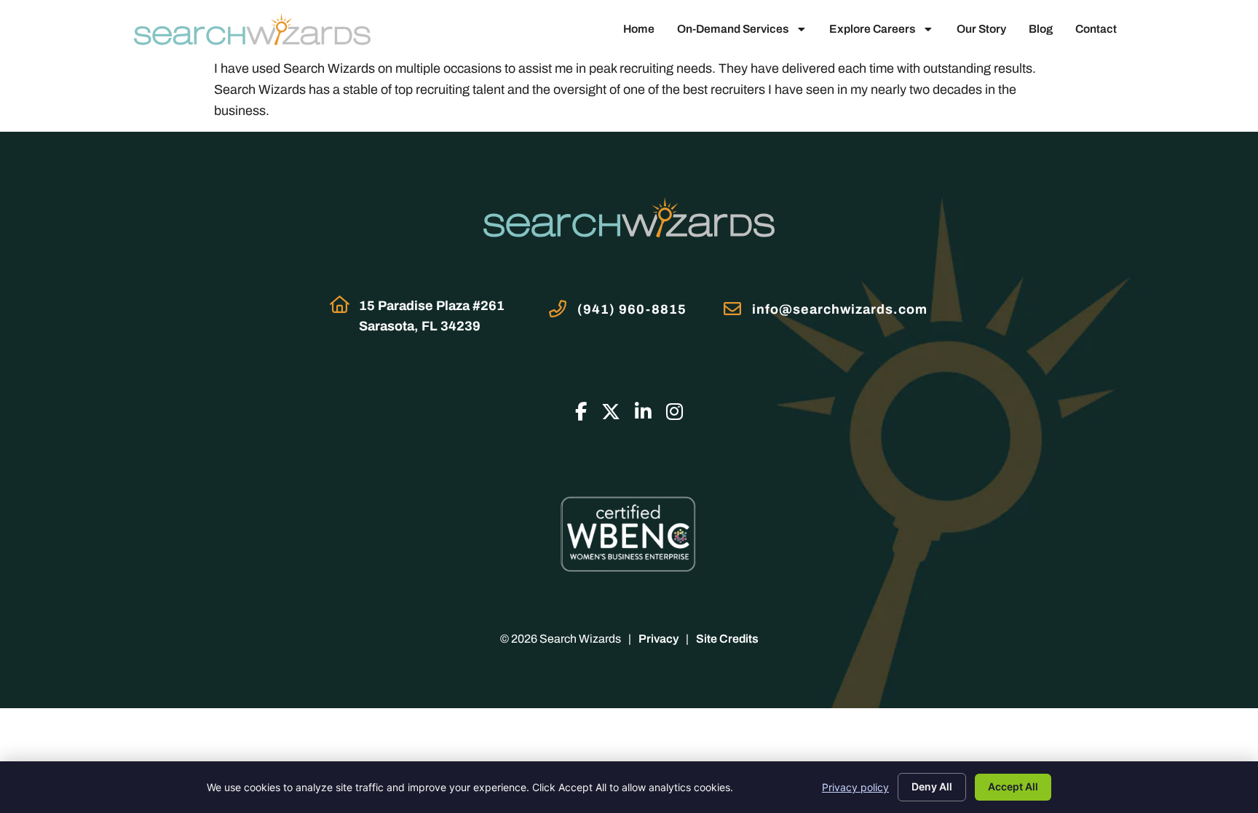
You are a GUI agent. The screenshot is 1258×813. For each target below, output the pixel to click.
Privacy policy (855, 787)
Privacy (658, 638)
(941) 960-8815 (632, 309)
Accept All (1013, 786)
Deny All (931, 786)
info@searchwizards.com (839, 309)
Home (638, 29)
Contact (1096, 29)
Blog (1041, 29)
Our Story (981, 29)
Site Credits (727, 638)
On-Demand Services (732, 29)
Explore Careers (872, 29)
